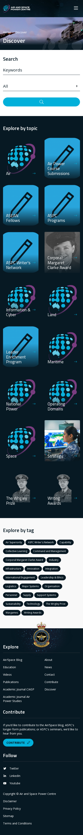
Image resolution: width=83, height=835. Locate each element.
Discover (50, 689)
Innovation (33, 568)
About (48, 660)
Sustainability (13, 604)
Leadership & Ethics (52, 577)
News (48, 667)
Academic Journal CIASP (18, 689)
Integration (51, 568)
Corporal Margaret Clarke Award (24, 560)
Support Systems (46, 595)
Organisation (52, 586)
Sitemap (8, 816)
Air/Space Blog (12, 660)
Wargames (12, 612)
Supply (27, 595)
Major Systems (30, 586)
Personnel (11, 595)
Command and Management (49, 551)
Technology (33, 604)
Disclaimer (10, 801)
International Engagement (20, 577)
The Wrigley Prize (55, 604)
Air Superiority (14, 542)
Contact (50, 674)
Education (9, 667)
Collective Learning (16, 551)
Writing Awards (32, 612)
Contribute (51, 682)
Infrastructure (13, 568)
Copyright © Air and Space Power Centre (29, 794)
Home (7, 32)
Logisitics (11, 586)
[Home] (16, 8)
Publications (11, 682)
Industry (53, 560)
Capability (65, 542)
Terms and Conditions (17, 823)
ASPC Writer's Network (41, 542)
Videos (7, 674)
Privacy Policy (12, 808)
